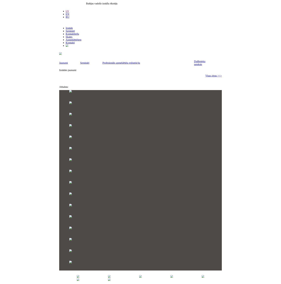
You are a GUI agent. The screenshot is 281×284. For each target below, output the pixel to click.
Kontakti (70, 42)
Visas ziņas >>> (213, 75)
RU (67, 17)
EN (67, 14)
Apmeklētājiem (73, 39)
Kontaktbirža (72, 34)
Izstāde (69, 28)
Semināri (70, 31)
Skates (69, 36)
